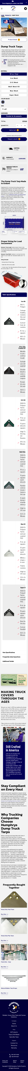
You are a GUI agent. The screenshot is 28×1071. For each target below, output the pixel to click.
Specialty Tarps (14, 1037)
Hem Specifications (9, 652)
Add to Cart (16, 130)
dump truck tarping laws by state (10, 801)
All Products (14, 1032)
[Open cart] (25, 8)
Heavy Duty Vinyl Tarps (7, 909)
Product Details (12, 39)
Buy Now (3, 914)
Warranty (14, 1048)
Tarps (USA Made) (14, 1034)
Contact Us (14, 1043)
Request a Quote (13, 139)
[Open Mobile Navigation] (1, 8)
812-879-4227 (15, 1056)
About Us (14, 1026)
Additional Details (8, 661)
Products (8, 15)
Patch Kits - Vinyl (6, 962)
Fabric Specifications (9, 295)
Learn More (22, 158)
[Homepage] (14, 1007)
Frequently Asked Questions (11, 657)
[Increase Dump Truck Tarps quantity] (25, 125)
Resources (14, 1045)
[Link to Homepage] (13, 8)
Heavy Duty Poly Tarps (7, 935)
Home (2, 15)
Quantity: (5, 125)
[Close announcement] (26, 2)
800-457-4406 (15, 1054)
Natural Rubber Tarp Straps (9, 988)
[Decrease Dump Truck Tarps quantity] (17, 125)
